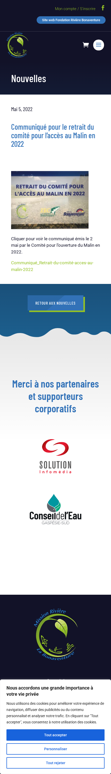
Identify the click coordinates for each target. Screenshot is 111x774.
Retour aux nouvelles (55, 302)
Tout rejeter (55, 763)
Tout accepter (55, 735)
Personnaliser (55, 749)
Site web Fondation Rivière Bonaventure (71, 20)
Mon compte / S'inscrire (75, 8)
